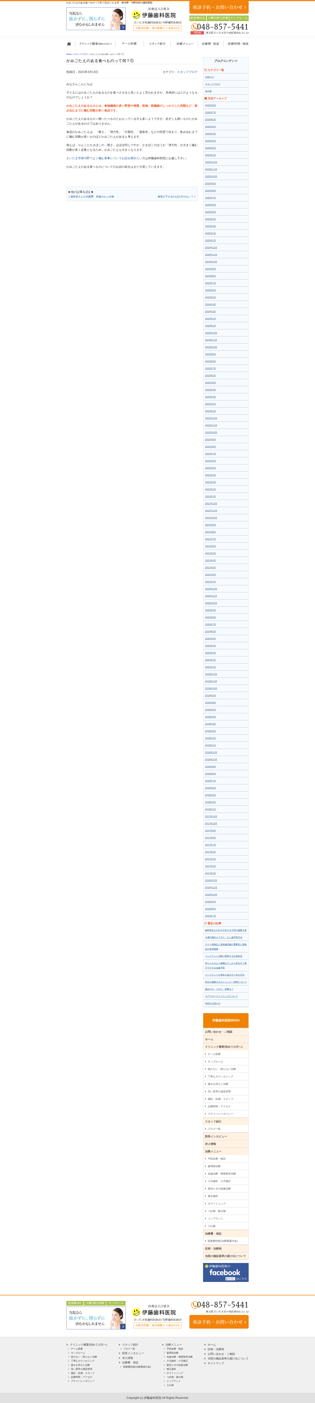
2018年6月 (210, 788)
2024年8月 (210, 276)
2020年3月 (210, 653)
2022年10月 (211, 432)
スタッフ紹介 (156, 45)
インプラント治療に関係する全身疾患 (223, 956)
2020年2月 (210, 660)
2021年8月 (210, 532)
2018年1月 (210, 809)
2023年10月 (211, 347)
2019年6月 (210, 710)
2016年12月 (211, 880)
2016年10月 (211, 894)
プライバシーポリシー (220, 1113)
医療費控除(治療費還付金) (223, 1240)
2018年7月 (210, 781)
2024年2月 (210, 318)
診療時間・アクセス (219, 1106)
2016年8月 (210, 909)
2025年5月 (210, 212)
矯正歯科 (213, 1196)
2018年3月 (210, 802)
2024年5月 (210, 297)
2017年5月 (210, 852)
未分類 (208, 91)
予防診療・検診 (217, 1158)
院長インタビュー (216, 1136)
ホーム (70, 45)
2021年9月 (210, 525)
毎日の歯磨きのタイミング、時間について (226, 982)
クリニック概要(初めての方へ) (95, 45)
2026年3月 (210, 141)
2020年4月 (210, 646)
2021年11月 (211, 510)
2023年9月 (210, 354)
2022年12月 (211, 418)
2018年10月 (211, 759)
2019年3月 (210, 731)
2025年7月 (210, 198)
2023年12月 (211, 333)
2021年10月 (211, 518)
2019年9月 (210, 695)
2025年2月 (210, 233)
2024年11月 (211, 254)
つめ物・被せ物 (217, 1211)
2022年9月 (210, 439)
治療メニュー (181, 45)
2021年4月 (210, 560)
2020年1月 (210, 667)
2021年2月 (210, 574)
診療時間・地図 (235, 45)
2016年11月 (211, 887)
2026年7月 (210, 112)
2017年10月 (211, 823)
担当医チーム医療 (130, 45)
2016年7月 (210, 916)
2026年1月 (210, 155)
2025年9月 (210, 183)
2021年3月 (210, 567)
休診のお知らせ (212, 1003)
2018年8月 (210, 774)
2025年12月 (211, 162)
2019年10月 (211, 688)
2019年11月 (211, 681)
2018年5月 (210, 795)
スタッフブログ (187, 71)
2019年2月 (210, 738)
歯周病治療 (214, 1166)
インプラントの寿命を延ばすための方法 (224, 975)
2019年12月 (211, 674)
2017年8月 (210, 838)
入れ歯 (211, 1226)
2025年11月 (211, 169)
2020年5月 (210, 638)
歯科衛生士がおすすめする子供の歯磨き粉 (226, 930)
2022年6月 (210, 461)
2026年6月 (210, 119)
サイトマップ (216, 1363)
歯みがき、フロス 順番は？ (219, 989)
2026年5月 (210, 126)
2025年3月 (210, 226)
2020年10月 (211, 603)
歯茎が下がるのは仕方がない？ (175, 196)
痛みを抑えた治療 (218, 1083)
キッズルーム (215, 1061)
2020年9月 (210, 610)
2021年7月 (210, 539)
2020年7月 (210, 624)
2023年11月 (211, 340)
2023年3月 (210, 397)
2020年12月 (211, 589)
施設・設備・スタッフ (220, 1098)
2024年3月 (210, 311)
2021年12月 (211, 503)
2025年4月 (210, 219)
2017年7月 (210, 845)
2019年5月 (210, 717)
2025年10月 (211, 176)
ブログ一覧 (214, 1128)
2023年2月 (210, 404)
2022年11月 (211, 425)
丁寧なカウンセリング (220, 1076)
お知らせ (209, 77)
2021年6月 (210, 546)
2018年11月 (211, 752)
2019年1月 (210, 745)
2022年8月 (210, 446)
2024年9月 (210, 269)
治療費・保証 (208, 45)
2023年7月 (210, 368)
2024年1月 (210, 326)
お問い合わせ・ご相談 (218, 1031)
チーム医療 (214, 1054)
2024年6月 (210, 290)
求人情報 (210, 1143)
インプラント (215, 1218)
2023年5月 (210, 382)
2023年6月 (210, 375)
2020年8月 (210, 617)
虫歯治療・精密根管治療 (222, 1173)
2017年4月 (210, 859)
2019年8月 (210, 702)
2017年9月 (210, 830)
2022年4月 (210, 475)
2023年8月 (210, 361)
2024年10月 (211, 262)
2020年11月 (211, 596)
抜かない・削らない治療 (222, 1069)
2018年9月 (210, 766)
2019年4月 (210, 724)
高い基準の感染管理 (219, 1091)
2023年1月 (210, 411)
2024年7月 (210, 283)
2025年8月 (210, 190)
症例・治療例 (213, 1248)
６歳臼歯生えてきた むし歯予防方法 (223, 937)
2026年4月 (210, 134)
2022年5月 (210, 468)
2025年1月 (210, 240)
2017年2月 (210, 873)
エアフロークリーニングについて (221, 996)
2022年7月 (210, 454)
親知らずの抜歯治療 (219, 1188)
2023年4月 (210, 390)
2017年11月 (211, 816)
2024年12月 (211, 247)
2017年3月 (210, 866)
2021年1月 (210, 582)
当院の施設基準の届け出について (225, 1256)
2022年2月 (210, 489)
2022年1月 (210, 496)
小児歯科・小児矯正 (219, 1181)
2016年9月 (210, 902)
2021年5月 (210, 553)
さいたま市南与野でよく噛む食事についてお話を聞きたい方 (105, 158)
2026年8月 (210, 105)
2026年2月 (210, 148)
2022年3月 (210, 482)
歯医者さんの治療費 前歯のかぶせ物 (92, 196)
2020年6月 (210, 631)
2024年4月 (210, 304)
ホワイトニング (217, 1203)
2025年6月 (210, 205)
